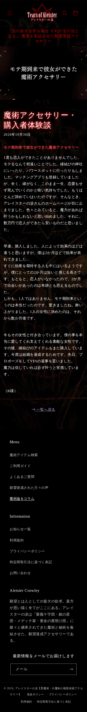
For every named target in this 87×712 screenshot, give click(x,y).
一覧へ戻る (45, 409)
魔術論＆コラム (22, 498)
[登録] (71, 669)
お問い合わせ (20, 573)
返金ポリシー (35, 694)
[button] (9, 13)
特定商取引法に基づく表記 (31, 562)
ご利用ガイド (20, 466)
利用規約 (17, 540)
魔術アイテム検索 (24, 455)
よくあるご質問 (22, 477)
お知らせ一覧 (20, 529)
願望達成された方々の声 (29, 488)
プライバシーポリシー (27, 551)
